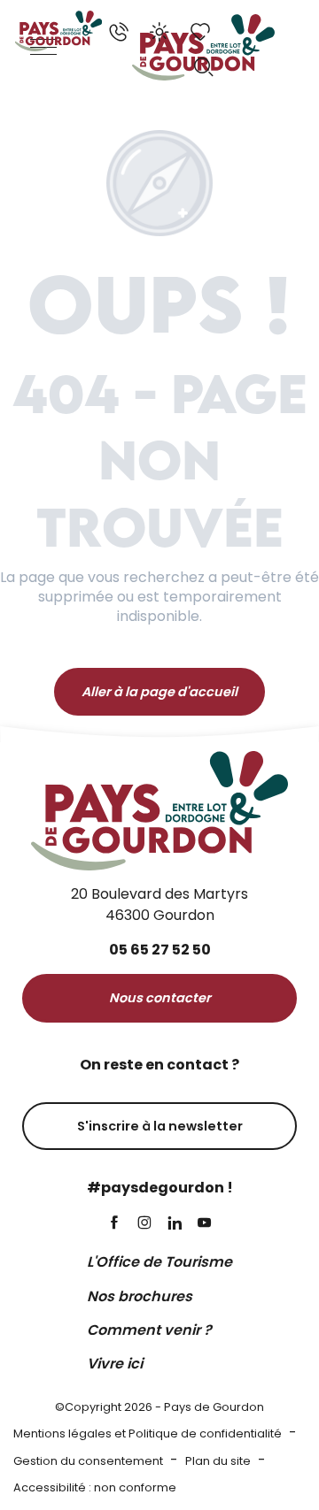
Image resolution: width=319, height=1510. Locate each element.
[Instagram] (144, 1224)
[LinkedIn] (175, 1224)
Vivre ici (115, 1363)
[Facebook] (114, 1224)
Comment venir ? (149, 1330)
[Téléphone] (118, 31)
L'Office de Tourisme (159, 1262)
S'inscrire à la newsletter (160, 1126)
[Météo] (159, 31)
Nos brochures (139, 1296)
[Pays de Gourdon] (58, 31)
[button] (204, 67)
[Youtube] (205, 1224)
